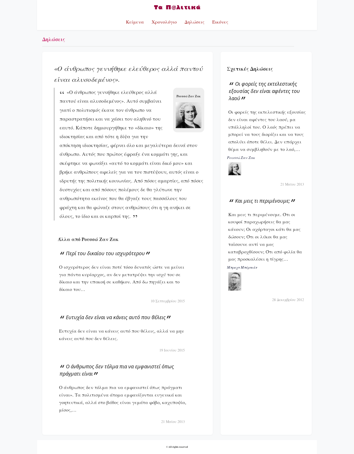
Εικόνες (220, 22)
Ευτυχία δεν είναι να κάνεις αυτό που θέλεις (116, 317)
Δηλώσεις (194, 22)
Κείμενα (135, 22)
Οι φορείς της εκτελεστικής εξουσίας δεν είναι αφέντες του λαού (264, 91)
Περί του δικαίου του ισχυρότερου (105, 253)
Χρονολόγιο (164, 22)
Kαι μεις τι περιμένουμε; (262, 200)
